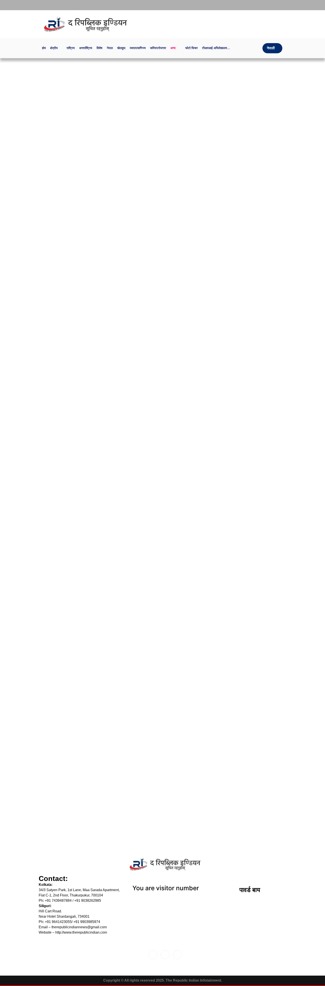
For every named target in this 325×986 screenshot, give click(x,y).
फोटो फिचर (191, 48)
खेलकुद (121, 48)
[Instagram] (271, 5)
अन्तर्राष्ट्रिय (85, 48)
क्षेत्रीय (54, 48)
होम (44, 48)
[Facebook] (262, 5)
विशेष (99, 48)
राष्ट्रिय (71, 48)
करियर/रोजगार (158, 48)
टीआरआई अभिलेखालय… (216, 48)
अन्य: (173, 48)
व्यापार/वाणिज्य (138, 48)
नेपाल (110, 48)
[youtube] (280, 5)
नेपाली (271, 48)
